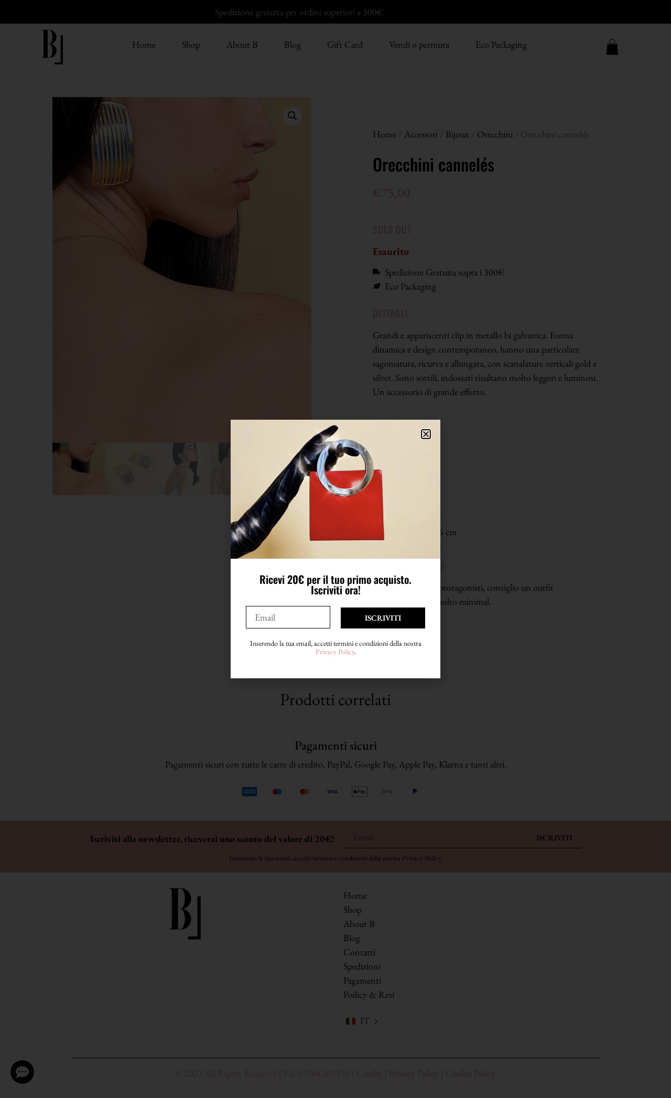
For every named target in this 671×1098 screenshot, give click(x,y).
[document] (335, 549)
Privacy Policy (335, 651)
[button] (426, 434)
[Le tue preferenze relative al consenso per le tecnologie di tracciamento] (653, 1080)
